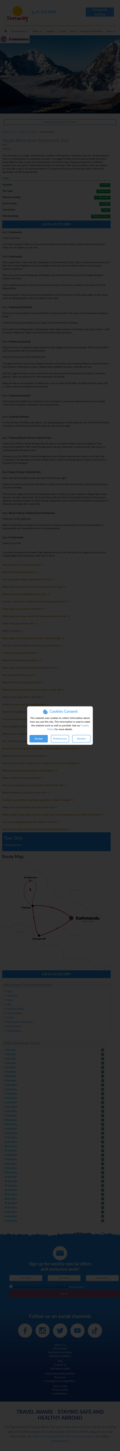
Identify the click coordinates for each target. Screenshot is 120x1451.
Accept (39, 738)
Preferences (60, 738)
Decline (81, 738)
